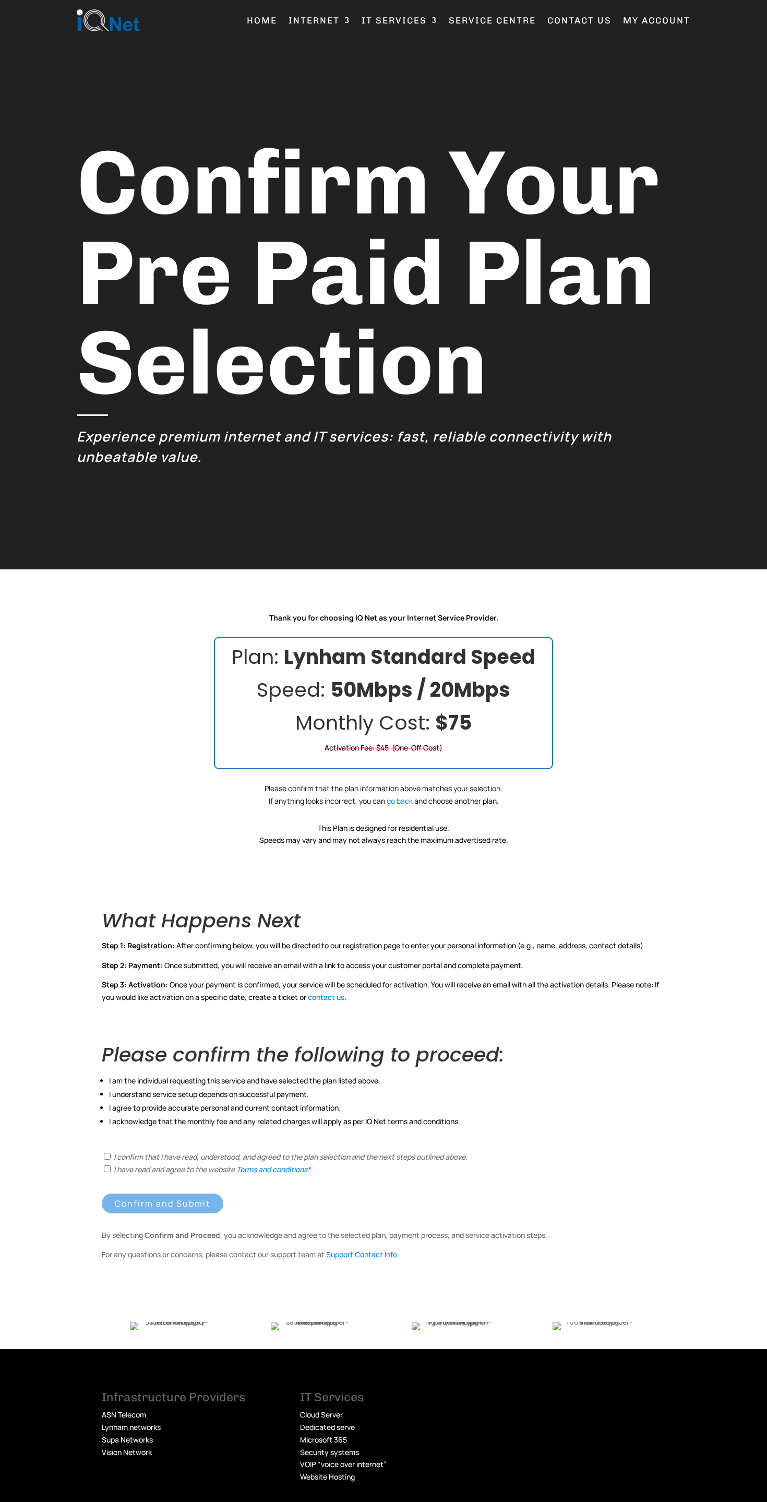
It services (394, 20)
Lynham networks (131, 1427)
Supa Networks (127, 1440)
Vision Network (127, 1452)
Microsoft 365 (323, 1440)
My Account (656, 20)
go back (400, 801)
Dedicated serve (327, 1427)
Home (262, 20)
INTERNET (314, 20)
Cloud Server (321, 1415)
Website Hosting (327, 1477)
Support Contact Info (361, 1254)
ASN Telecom (124, 1415)
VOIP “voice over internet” (343, 1464)
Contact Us (579, 20)
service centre (492, 20)
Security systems (329, 1452)
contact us (326, 997)
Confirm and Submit (162, 1203)
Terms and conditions (271, 1169)
